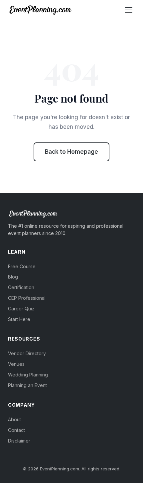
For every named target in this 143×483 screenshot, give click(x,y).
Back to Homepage (71, 151)
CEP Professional (27, 298)
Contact (16, 430)
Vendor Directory (27, 353)
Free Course (22, 266)
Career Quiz (21, 308)
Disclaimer (19, 440)
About (14, 419)
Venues (16, 364)
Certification (21, 287)
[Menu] (128, 10)
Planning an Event (27, 385)
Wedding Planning (28, 374)
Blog (13, 277)
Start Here (19, 319)
